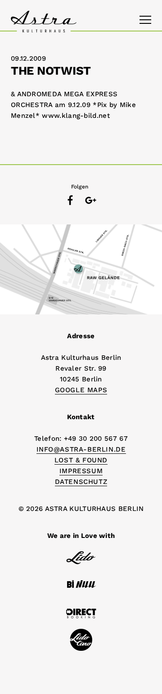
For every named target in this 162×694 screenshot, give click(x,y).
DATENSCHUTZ (81, 482)
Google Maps (81, 390)
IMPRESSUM (81, 471)
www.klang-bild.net (75, 116)
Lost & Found (81, 460)
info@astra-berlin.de (81, 449)
